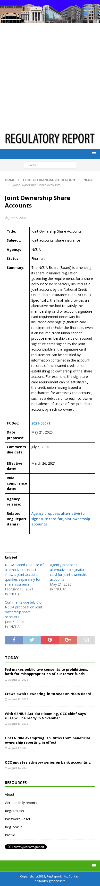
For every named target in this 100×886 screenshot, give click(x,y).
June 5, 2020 (17, 218)
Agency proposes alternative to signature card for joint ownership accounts (60, 519)
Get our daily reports (21, 802)
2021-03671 (40, 423)
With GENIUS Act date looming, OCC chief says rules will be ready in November (45, 715)
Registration (14, 810)
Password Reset (17, 819)
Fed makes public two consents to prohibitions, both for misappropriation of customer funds (46, 671)
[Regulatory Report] (50, 20)
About (9, 794)
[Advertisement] (50, 76)
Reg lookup (14, 827)
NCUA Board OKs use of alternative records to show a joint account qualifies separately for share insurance (24, 574)
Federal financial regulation (49, 180)
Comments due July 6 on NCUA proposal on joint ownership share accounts (24, 609)
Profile (10, 835)
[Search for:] (50, 164)
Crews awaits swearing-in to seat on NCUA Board (48, 693)
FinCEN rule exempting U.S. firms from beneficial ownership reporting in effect (47, 740)
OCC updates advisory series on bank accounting (48, 762)
